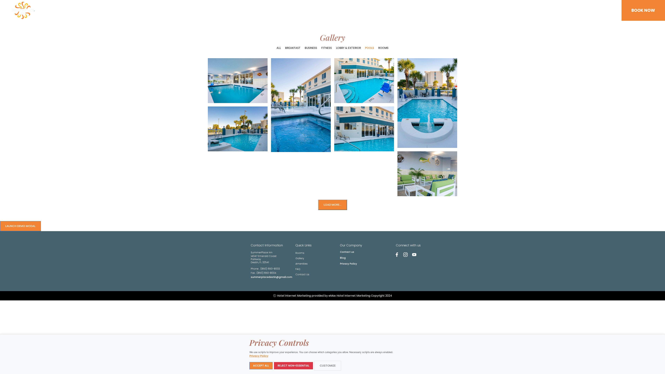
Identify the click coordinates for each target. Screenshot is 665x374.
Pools (369, 48)
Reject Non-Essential (293, 365)
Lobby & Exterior (348, 48)
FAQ (586, 10)
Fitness (326, 48)
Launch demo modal (20, 226)
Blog (343, 258)
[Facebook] (397, 254)
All (279, 48)
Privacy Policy (348, 263)
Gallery (552, 10)
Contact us (347, 252)
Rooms (537, 10)
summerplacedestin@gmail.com (271, 277)
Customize (328, 366)
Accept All (261, 365)
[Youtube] (414, 254)
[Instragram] (405, 254)
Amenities (571, 10)
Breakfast (292, 48)
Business (311, 48)
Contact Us (603, 10)
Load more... (333, 205)
